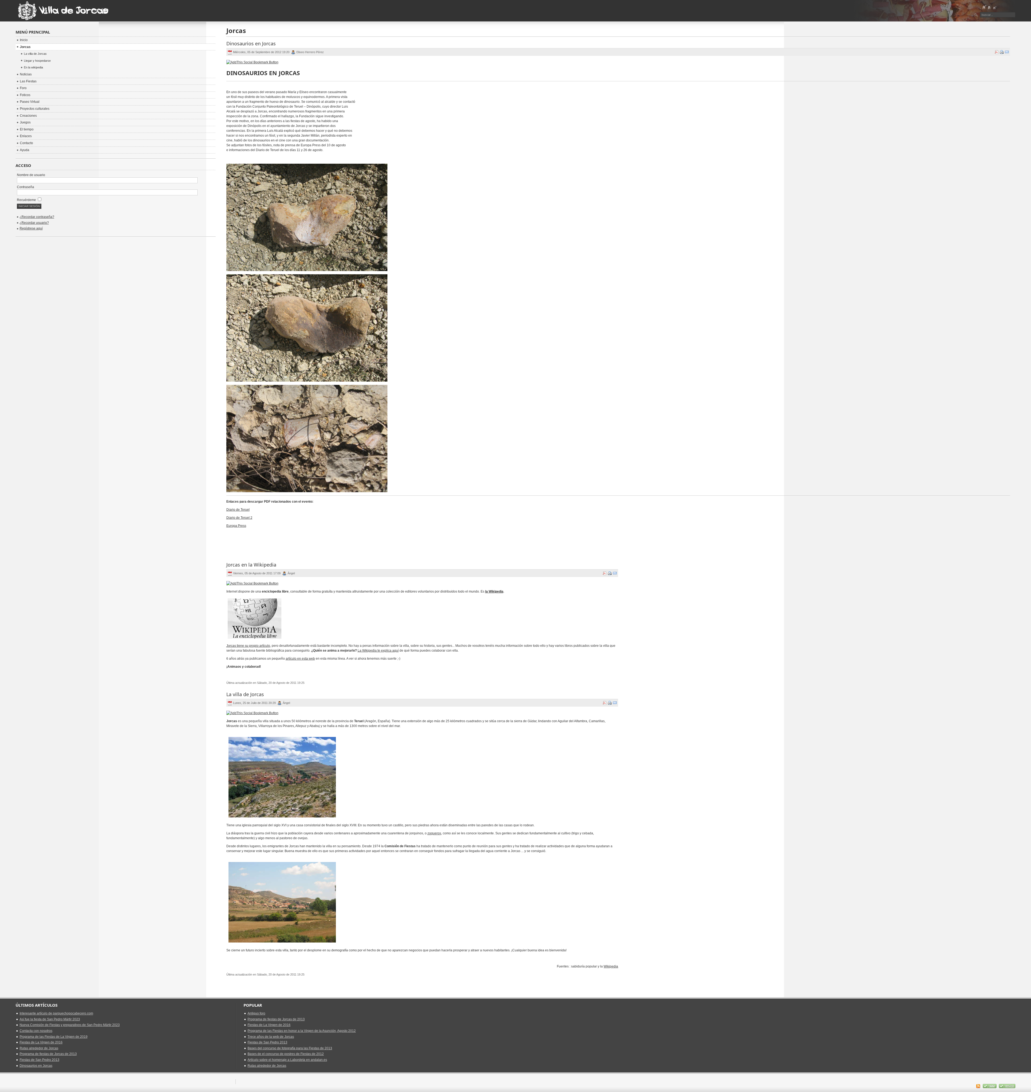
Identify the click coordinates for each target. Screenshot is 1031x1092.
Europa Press (236, 526)
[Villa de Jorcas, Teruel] (64, 10)
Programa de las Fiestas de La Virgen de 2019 (54, 1037)
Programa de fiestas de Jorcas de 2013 (48, 1054)
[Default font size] (989, 7)
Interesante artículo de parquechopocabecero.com (56, 1013)
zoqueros (434, 833)
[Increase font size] (984, 7)
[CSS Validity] (990, 1087)
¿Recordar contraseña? (37, 217)
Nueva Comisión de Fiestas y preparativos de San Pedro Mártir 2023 (70, 1025)
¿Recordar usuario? (34, 223)
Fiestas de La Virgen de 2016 (41, 1042)
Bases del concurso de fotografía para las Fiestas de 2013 (290, 1048)
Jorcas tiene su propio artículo (248, 646)
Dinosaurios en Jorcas (36, 1066)
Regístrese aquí (31, 228)
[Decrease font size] (994, 7)
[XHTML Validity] (1007, 1087)
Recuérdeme (27, 200)
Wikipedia (611, 966)
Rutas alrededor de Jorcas (39, 1048)
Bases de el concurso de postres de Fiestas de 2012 (286, 1054)
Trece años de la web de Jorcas (271, 1037)
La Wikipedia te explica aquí (378, 650)
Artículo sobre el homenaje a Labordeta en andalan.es (287, 1060)
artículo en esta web (300, 658)
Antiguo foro (256, 1013)
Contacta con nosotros (36, 1031)
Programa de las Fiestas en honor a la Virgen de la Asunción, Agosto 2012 (302, 1031)
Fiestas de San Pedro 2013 (39, 1060)
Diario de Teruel (238, 510)
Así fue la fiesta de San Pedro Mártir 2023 (50, 1019)
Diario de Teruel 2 (239, 518)
